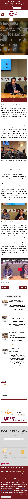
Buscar (24, 8)
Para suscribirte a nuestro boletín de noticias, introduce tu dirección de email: (14, 434)
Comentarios (17, 296)
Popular (4, 296)
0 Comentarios (11, 100)
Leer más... (11, 311)
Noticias (4, 100)
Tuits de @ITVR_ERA (5, 384)
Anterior (6, 287)
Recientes (9, 296)
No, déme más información (21, 494)
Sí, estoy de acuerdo (6, 497)
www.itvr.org (21, 471)
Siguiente (22, 287)
